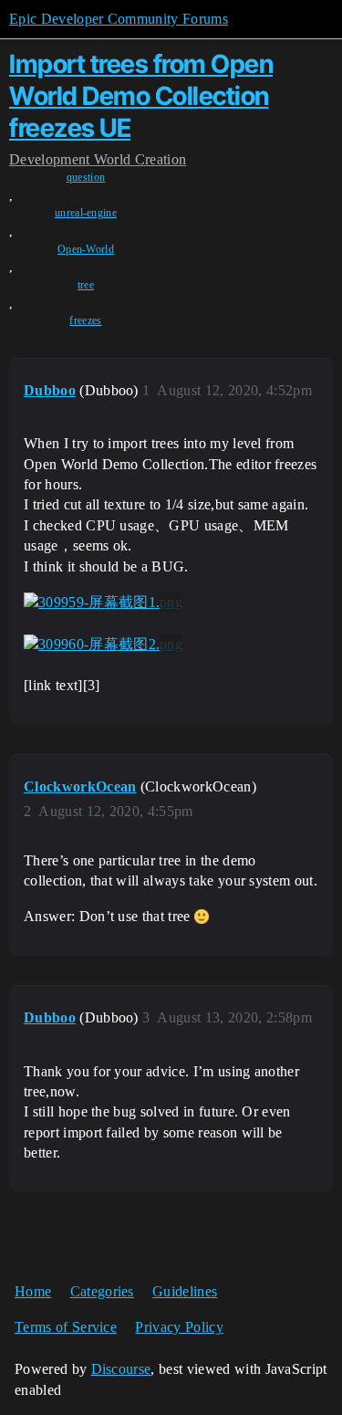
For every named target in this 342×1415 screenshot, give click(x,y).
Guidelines (184, 1291)
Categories (102, 1291)
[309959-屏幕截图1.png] (103, 602)
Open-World (85, 249)
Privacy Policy (179, 1327)
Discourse (121, 1369)
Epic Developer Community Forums (118, 18)
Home (33, 1291)
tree (86, 284)
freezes (85, 320)
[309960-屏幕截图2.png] (103, 644)
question (86, 177)
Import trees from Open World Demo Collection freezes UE (141, 95)
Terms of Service (66, 1327)
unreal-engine (86, 212)
